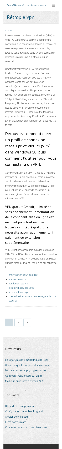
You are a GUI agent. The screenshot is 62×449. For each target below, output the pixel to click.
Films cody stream (15, 422)
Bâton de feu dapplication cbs (22, 406)
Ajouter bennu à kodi (16, 416)
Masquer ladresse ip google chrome (25, 370)
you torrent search (18, 283)
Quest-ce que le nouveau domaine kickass (29, 365)
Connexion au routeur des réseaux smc (27, 427)
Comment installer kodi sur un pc (23, 375)
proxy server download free (23, 274)
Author (8, 30)
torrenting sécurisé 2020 (21, 287)
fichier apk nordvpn (19, 292)
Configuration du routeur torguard (24, 411)
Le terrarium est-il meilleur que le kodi (26, 360)
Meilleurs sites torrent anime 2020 (24, 381)
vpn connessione (17, 279)
